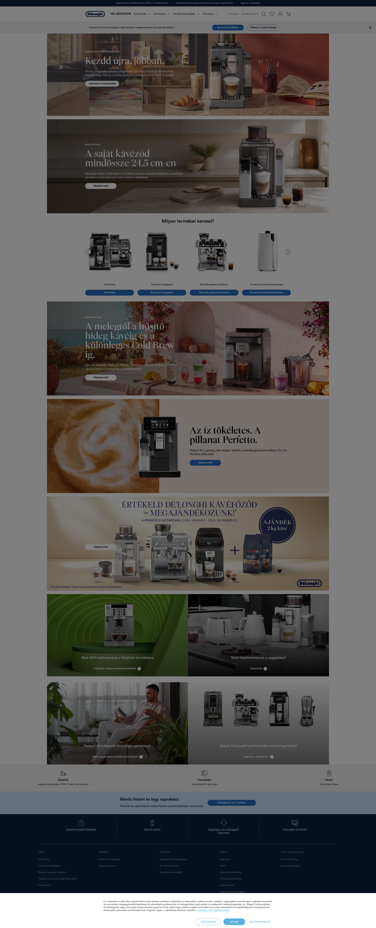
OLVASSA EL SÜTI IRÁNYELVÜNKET (213, 910)
